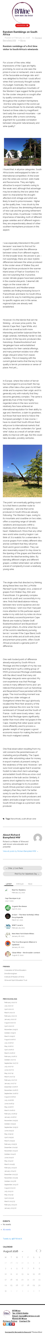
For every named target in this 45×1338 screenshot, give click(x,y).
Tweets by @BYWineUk (12, 1239)
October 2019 (9, 1033)
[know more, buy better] (22, 12)
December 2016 (10, 1087)
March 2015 (8, 1141)
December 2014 (10, 1147)
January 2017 (9, 1083)
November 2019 (10, 1029)
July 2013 (7, 1191)
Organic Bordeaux (19, 906)
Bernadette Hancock (23, 1332)
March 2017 (8, 1077)
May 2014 (7, 1161)
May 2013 (7, 1195)
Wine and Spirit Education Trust (15, 980)
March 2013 (8, 1201)
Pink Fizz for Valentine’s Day (27, 874)
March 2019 (8, 1036)
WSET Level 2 (17, 925)
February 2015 (9, 1144)
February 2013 (9, 1205)
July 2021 (7, 1006)
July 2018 (8, 1043)
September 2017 (10, 1063)
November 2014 (10, 1151)
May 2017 (7, 1073)
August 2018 (9, 1039)
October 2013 (9, 1181)
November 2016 (10, 1090)
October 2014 (9, 1154)
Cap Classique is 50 (12, 898)
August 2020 (9, 1023)
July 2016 (8, 1100)
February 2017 (9, 1080)
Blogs (23, 40)
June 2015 (8, 1131)
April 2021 (8, 1009)
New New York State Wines (23, 934)
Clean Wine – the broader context (26, 953)
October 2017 (9, 1060)
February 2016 (9, 1114)
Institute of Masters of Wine (14, 977)
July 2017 (7, 1066)
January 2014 (9, 1171)
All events (7, 1230)
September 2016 (10, 1093)
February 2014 (9, 1168)
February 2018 (9, 1056)
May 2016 (8, 1107)
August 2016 (9, 1097)
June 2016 (8, 1104)
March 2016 (8, 1110)
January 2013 (9, 1208)
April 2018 (8, 1050)
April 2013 (8, 1198)
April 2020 (8, 1026)
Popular (20, 884)
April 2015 (8, 1137)
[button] (22, 152)
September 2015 (10, 1127)
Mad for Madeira (19, 890)
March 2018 (8, 1053)
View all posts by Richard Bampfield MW (20, 851)
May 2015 (7, 1134)
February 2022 (9, 1002)
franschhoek (16, 819)
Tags (30, 884)
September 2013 (10, 1185)
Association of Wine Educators (15, 970)
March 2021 (8, 1013)
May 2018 (8, 1046)
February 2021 (9, 1016)
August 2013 (9, 1188)
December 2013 (10, 1174)
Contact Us (24, 1321)
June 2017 (8, 1070)
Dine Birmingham (10, 973)
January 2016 (9, 1117)
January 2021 (9, 1019)
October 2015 (9, 1124)
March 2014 (8, 1164)
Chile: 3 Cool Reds (14, 868)
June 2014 (8, 1157)
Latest (9, 884)
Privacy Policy (10, 1321)
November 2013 (10, 1178)
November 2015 (10, 1120)
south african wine (29, 819)
